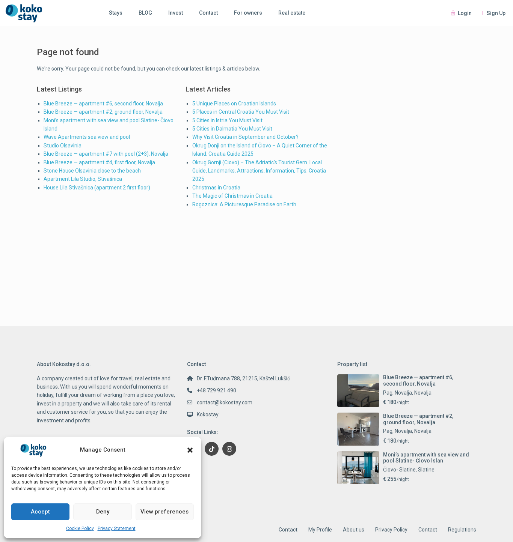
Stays (115, 13)
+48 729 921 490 (216, 390)
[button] (190, 450)
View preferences (164, 511)
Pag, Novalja (397, 393)
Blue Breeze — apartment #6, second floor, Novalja (103, 104)
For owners (248, 13)
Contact (208, 13)
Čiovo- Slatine (399, 470)
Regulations (462, 530)
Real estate (291, 13)
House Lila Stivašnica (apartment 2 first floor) (97, 188)
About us (353, 530)
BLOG (145, 13)
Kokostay (208, 414)
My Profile (320, 530)
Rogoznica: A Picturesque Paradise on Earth (244, 204)
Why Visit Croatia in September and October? (245, 137)
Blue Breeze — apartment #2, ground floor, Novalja (103, 112)
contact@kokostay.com (224, 402)
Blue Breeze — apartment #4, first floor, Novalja (99, 162)
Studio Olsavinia (62, 146)
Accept (40, 511)
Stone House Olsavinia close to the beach (92, 171)
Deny (102, 511)
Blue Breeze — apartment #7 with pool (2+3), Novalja (106, 154)
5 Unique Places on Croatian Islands (234, 104)
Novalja (423, 393)
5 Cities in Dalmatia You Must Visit (232, 129)
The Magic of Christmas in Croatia (232, 196)
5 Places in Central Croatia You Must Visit (240, 112)
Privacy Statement (117, 528)
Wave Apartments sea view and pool (87, 137)
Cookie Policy (80, 528)
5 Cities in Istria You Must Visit (227, 120)
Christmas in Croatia (216, 188)
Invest (175, 13)
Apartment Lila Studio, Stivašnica (83, 179)
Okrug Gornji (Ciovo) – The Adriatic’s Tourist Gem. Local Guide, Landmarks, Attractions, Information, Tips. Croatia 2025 (259, 170)
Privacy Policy (391, 530)
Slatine (426, 470)
